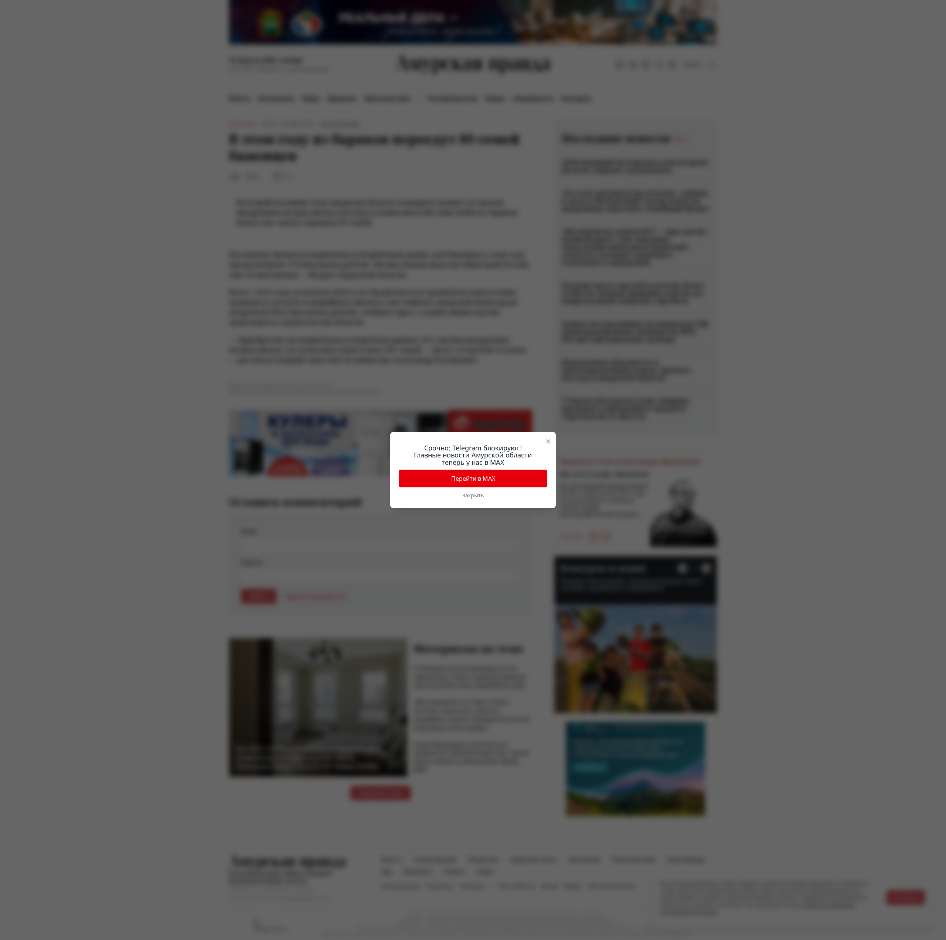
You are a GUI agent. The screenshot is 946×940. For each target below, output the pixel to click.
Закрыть (473, 495)
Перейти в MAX (473, 478)
